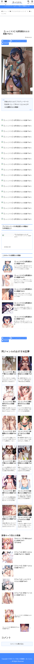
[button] (30, 354)
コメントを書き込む (17, 644)
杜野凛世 (6, 43)
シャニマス (6, 41)
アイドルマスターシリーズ (19, 41)
